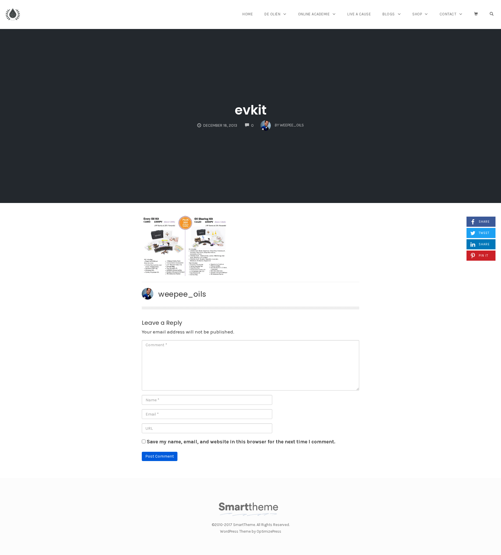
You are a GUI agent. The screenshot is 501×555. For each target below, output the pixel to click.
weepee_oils (182, 294)
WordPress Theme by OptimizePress (250, 531)
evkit (250, 110)
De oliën (272, 14)
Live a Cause (359, 14)
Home (247, 14)
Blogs (388, 14)
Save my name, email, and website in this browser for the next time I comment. (241, 442)
